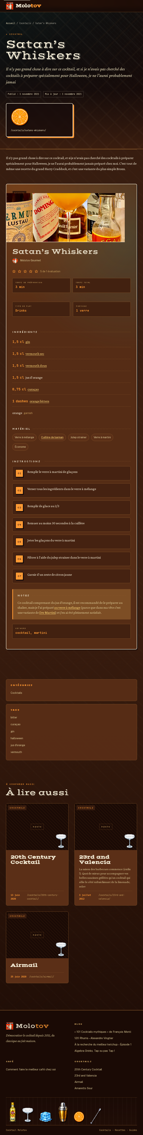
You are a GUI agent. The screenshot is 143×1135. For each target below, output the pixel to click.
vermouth (16, 752)
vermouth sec (35, 354)
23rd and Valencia (85, 1075)
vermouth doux (36, 365)
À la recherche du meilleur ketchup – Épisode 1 (102, 1044)
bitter (14, 717)
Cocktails (16, 692)
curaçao (33, 389)
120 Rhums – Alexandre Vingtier (93, 1038)
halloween (17, 738)
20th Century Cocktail (88, 1069)
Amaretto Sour (83, 1088)
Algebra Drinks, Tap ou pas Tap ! (94, 1050)
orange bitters (39, 401)
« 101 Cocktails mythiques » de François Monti (102, 1031)
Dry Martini (47, 612)
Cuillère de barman (52, 437)
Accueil (10, 23)
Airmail (78, 1081)
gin (28, 342)
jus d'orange (18, 745)
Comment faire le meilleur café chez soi (31, 1069)
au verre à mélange (67, 607)
